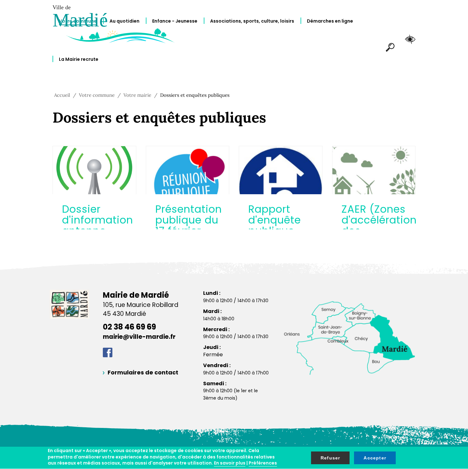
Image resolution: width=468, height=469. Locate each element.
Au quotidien (124, 21)
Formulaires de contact (143, 372)
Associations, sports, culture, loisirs (252, 21)
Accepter (375, 457)
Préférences (263, 463)
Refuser (330, 457)
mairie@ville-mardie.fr (139, 336)
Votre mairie (137, 95)
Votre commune (78, 21)
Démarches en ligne (330, 21)
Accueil (62, 95)
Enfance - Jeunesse (174, 21)
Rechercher (387, 53)
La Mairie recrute (78, 59)
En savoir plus (229, 463)
